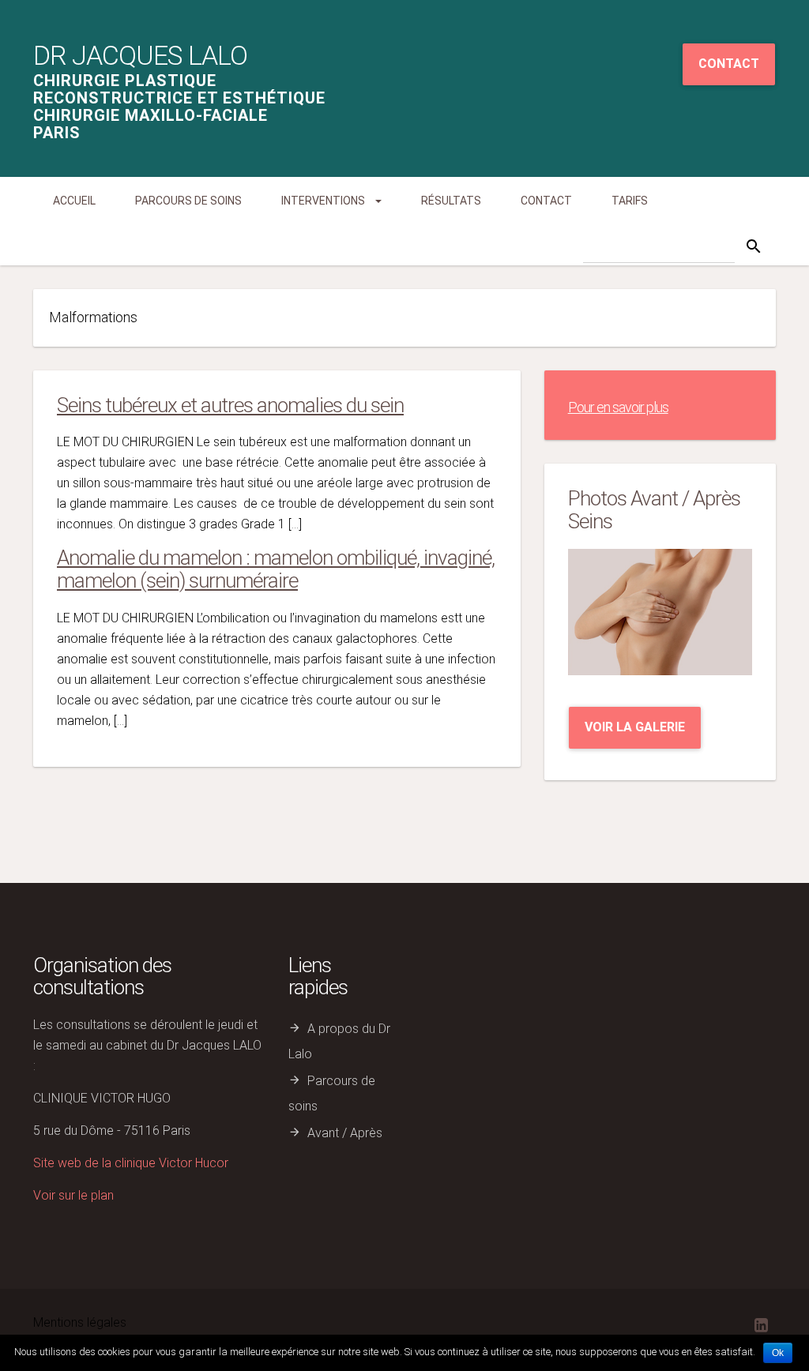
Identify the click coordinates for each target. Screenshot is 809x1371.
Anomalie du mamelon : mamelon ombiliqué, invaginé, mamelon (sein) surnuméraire (276, 569)
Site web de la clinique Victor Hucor (130, 1162)
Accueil (74, 200)
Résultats (451, 200)
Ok (778, 1352)
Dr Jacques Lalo (140, 55)
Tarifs (629, 200)
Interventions (324, 200)
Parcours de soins (188, 200)
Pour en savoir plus (618, 407)
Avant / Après (344, 1132)
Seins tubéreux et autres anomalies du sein (230, 405)
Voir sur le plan (73, 1195)
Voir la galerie (635, 726)
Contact (728, 63)
